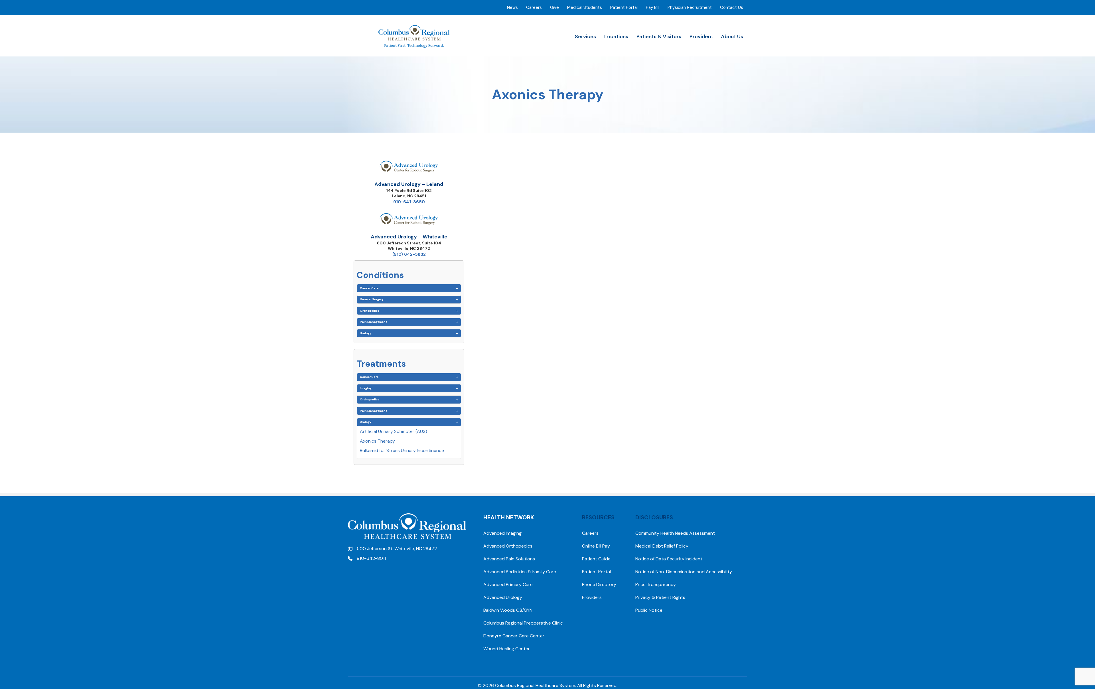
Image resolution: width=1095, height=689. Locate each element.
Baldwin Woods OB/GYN (507, 610)
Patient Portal (624, 7)
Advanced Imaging (502, 533)
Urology (365, 333)
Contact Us (731, 7)
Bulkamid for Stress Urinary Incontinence (402, 450)
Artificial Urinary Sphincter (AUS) (393, 431)
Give (554, 7)
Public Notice (648, 610)
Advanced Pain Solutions (509, 559)
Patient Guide (596, 559)
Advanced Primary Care (508, 584)
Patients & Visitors (658, 36)
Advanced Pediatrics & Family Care (519, 572)
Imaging (366, 388)
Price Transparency (655, 584)
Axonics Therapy (377, 441)
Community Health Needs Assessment (675, 533)
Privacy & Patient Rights (660, 597)
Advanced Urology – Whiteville (409, 236)
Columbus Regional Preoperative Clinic (523, 623)
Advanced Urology (502, 597)
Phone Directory (599, 584)
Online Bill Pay (596, 546)
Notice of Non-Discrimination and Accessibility (683, 572)
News (512, 7)
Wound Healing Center (506, 649)
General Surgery (372, 299)
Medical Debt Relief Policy (661, 546)
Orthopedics (369, 311)
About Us (732, 36)
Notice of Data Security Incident (668, 559)
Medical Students (584, 7)
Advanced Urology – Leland (408, 184)
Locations (616, 36)
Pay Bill (652, 7)
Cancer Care (369, 288)
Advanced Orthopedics (507, 546)
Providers (701, 36)
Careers (534, 7)
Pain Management (373, 322)
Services (585, 36)
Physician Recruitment (690, 7)
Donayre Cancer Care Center (513, 636)
